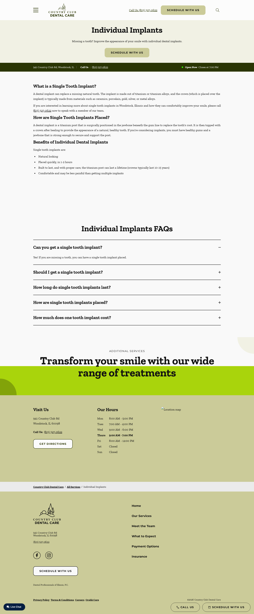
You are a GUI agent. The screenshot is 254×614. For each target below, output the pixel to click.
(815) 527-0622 (100, 67)
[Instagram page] (49, 555)
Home (136, 506)
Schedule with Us (183, 10)
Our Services (142, 516)
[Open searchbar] (217, 10)
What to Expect (144, 536)
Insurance (139, 556)
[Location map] (191, 438)
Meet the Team (143, 526)
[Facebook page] (37, 555)
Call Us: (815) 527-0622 (143, 10)
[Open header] (36, 10)
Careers (79, 600)
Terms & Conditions (62, 600)
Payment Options (145, 546)
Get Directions (52, 444)
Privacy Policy (41, 600)
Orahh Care (92, 600)
